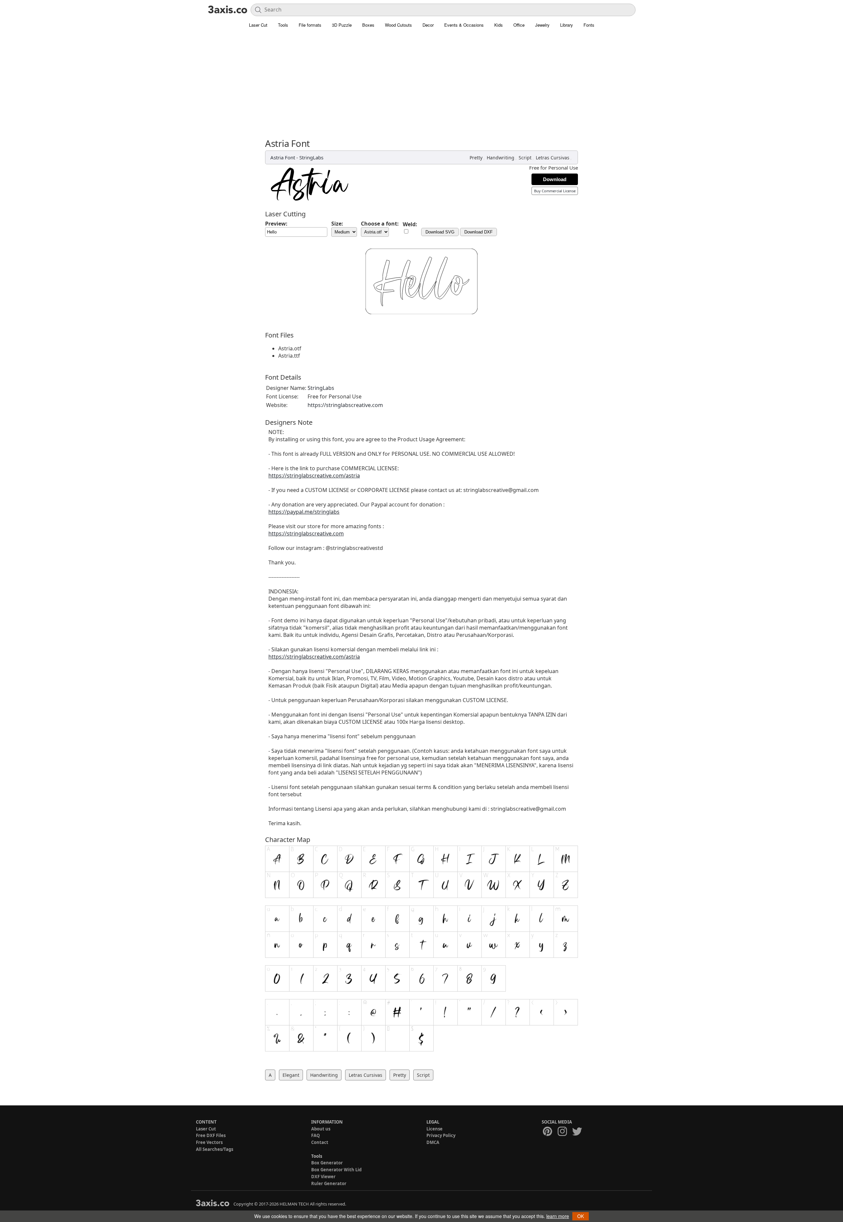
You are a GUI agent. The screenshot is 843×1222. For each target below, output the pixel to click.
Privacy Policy (440, 1135)
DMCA (432, 1142)
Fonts (589, 25)
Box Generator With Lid (336, 1170)
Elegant (291, 1075)
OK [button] (580, 1216)
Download (554, 179)
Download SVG (439, 232)
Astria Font (282, 157)
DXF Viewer (323, 1177)
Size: (337, 223)
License (434, 1129)
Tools (283, 25)
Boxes (368, 25)
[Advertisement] (421, 81)
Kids (498, 25)
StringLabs (311, 157)
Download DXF (478, 232)
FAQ (315, 1135)
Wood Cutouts (398, 25)
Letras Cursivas (552, 157)
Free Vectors (209, 1142)
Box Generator (327, 1163)
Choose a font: (380, 223)
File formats (310, 25)
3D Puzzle (342, 25)
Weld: (410, 224)
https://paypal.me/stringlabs (304, 511)
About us (320, 1129)
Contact (319, 1142)
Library (566, 25)
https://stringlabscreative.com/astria (314, 475)
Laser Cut (258, 25)
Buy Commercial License (555, 190)
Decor (428, 25)
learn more (557, 1216)
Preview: (276, 223)
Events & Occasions (464, 25)
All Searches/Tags (214, 1149)
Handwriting (500, 157)
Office (519, 25)
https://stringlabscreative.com (345, 405)
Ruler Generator (328, 1183)
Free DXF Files (211, 1135)
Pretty (476, 157)
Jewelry (542, 25)
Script (525, 157)
